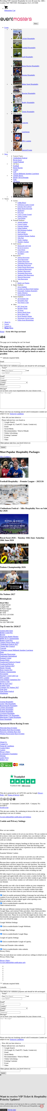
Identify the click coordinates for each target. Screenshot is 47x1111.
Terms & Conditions (17, 414)
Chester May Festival (7, 646)
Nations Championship (8, 672)
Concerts (3, 648)
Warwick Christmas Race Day (10, 732)
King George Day (6, 670)
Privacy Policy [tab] (5, 951)
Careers (2, 750)
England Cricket (5, 658)
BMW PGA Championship (9, 638)
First (3, 370)
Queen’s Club (5, 682)
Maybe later (12, 1110)
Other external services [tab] (8, 905)
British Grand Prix (6, 633)
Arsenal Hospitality (6, 702)
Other (6, 440)
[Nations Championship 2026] (14, 563)
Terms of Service (13, 795)
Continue (3, 1110)
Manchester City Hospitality (9, 715)
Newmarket (4, 674)
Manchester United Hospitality (10, 717)
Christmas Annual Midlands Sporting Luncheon (16, 650)
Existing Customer (10, 435)
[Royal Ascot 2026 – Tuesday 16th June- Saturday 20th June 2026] (14, 534)
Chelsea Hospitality (6, 708)
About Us (3, 742)
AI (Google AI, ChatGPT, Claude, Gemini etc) (20, 424)
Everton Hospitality (6, 709)
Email (6, 427)
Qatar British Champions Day (10, 680)
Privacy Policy (5, 752)
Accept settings (5, 817)
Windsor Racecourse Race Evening (12, 734)
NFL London (4, 678)
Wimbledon (4, 693)
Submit (3, 447)
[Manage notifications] (42, 1106)
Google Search (9, 422)
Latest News (4, 758)
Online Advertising (10, 433)
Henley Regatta (5, 668)
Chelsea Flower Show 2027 (9, 642)
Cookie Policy (5, 748)
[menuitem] (25, 328)
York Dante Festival (7, 691)
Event (6, 437)
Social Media (8, 429)
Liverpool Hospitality (7, 713)
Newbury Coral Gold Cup (9, 676)
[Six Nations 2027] (14, 590)
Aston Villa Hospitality (8, 704)
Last (27, 370)
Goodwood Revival (7, 664)
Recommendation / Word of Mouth (16, 431)
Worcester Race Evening (8, 728)
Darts (2, 652)
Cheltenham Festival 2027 (9, 644)
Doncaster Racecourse (7, 654)
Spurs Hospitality (6, 719)
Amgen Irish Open (6, 631)
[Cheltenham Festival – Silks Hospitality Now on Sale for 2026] (14, 504)
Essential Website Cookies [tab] (9, 853)
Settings (28, 817)
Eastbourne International (8, 656)
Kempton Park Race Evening (10, 730)
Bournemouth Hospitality (8, 706)
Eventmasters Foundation (8, 754)
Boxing (2, 635)
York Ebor (3, 689)
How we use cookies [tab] (7, 830)
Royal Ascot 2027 (6, 683)
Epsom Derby (5, 660)
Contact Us (4, 744)
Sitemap (3, 756)
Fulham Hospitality (6, 711)
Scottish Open (5, 685)
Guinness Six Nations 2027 (9, 687)
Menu (36, 23)
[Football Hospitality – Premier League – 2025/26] (14, 477)
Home (2, 332)
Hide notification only (18, 817)
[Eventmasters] (16, 23)
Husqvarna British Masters (9, 636)
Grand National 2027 (7, 666)
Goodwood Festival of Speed (10, 662)
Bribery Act (4, 760)
